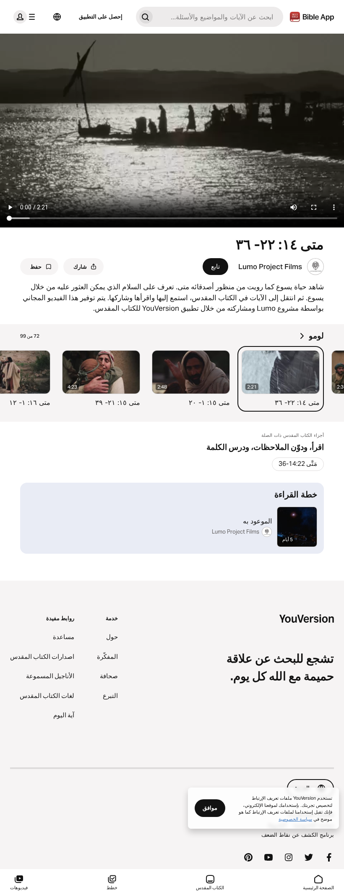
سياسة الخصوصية (295, 818)
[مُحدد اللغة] (57, 16)
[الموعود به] (172, 518)
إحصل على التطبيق (100, 16)
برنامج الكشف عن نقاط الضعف (297, 834)
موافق (210, 807)
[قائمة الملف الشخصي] (26, 16)
